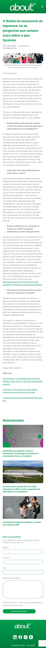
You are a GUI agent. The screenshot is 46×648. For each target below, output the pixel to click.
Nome (5, 547)
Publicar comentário (19, 611)
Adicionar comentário (11, 578)
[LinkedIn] (15, 637)
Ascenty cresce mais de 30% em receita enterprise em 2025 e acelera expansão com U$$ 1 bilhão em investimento (21, 489)
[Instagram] (25, 637)
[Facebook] (20, 637)
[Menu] (42, 7)
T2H (15, 48)
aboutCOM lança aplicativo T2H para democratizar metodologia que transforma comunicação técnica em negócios (20, 453)
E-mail (6, 558)
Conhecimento (8, 48)
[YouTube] (31, 637)
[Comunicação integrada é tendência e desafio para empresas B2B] (23, 507)
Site (4, 568)
